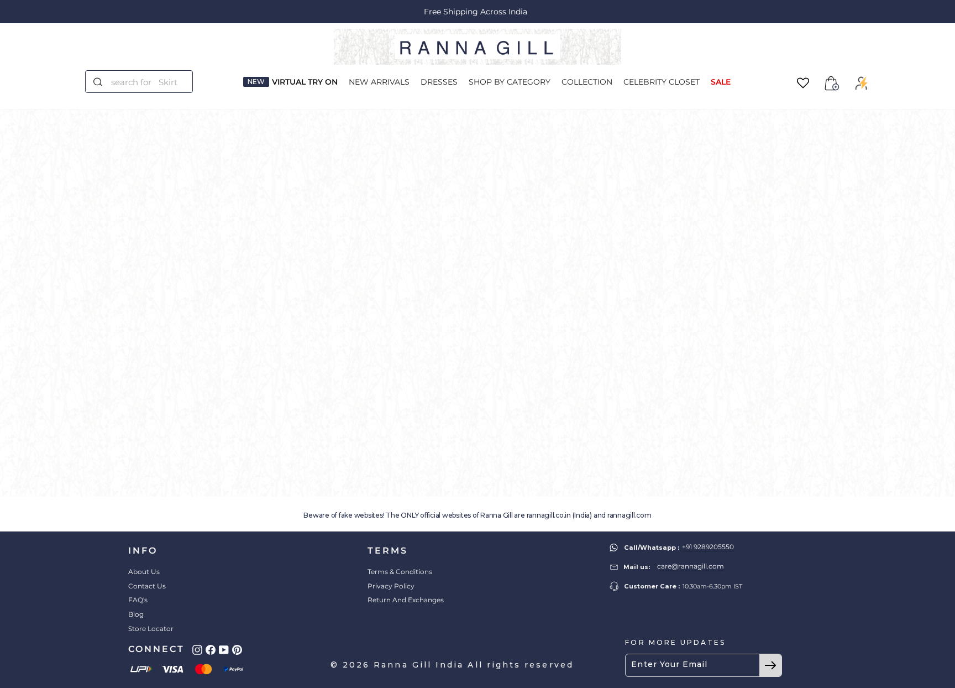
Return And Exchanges (406, 600)
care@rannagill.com (690, 566)
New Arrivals (379, 82)
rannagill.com (629, 515)
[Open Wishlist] (803, 83)
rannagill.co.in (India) (559, 515)
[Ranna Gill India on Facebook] (211, 650)
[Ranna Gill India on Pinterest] (237, 650)
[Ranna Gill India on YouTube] (224, 650)
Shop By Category (509, 82)
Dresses (439, 82)
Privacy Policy (391, 586)
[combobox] (146, 81)
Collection (587, 82)
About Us (144, 571)
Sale (721, 82)
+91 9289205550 (708, 547)
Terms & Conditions (400, 571)
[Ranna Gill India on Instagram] (197, 650)
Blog (136, 614)
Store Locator (151, 628)
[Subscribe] (770, 665)
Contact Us (147, 586)
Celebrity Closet (661, 82)
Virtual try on (305, 82)
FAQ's (138, 600)
